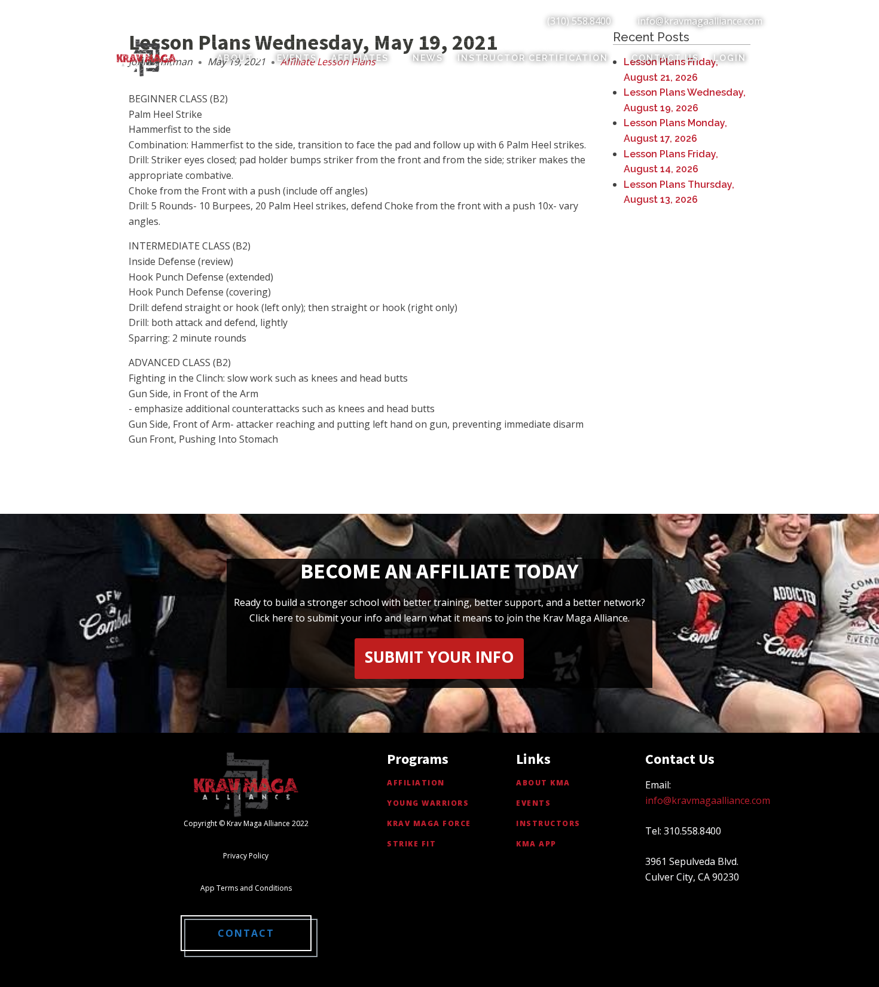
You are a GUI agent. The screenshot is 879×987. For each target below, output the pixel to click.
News (428, 58)
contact (246, 933)
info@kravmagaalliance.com (699, 21)
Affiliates (360, 58)
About (235, 58)
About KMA (543, 783)
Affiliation (416, 783)
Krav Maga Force (429, 823)
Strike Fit (411, 844)
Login (729, 58)
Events (297, 58)
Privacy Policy (245, 856)
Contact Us (665, 58)
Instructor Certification (532, 58)
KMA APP (536, 844)
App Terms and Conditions (246, 888)
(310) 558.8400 (579, 21)
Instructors (548, 823)
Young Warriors (428, 803)
